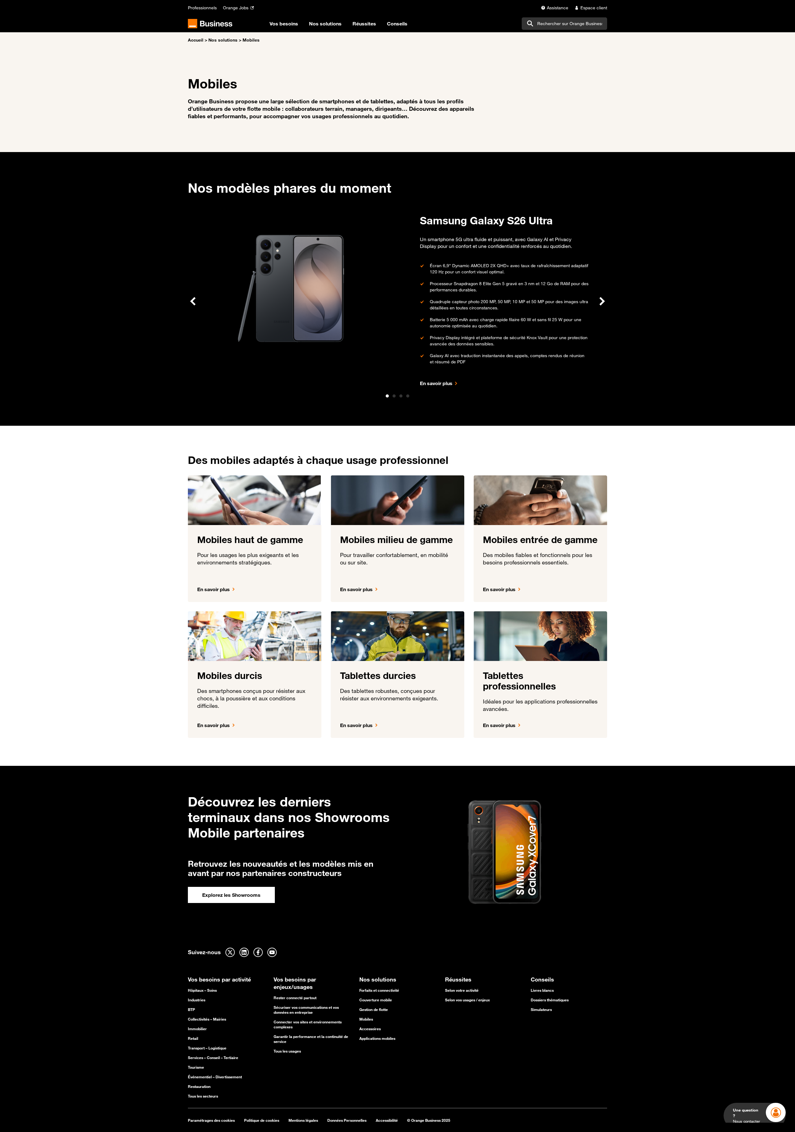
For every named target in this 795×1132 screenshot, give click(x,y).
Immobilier (197, 1028)
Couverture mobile (375, 999)
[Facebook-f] (258, 952)
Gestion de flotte (373, 1009)
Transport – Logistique (207, 1047)
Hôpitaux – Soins (202, 990)
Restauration (199, 1086)
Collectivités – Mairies (207, 1019)
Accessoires (370, 1028)
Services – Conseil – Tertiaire (213, 1057)
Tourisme (196, 1067)
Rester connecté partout (295, 997)
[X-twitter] (230, 952)
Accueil (195, 40)
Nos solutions (223, 40)
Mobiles (366, 1019)
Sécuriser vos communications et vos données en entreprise (306, 1010)
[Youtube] (272, 952)
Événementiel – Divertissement (215, 1076)
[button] (193, 301)
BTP (191, 1009)
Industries (196, 999)
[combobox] (564, 23)
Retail (193, 1038)
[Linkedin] (244, 952)
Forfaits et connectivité (379, 990)
